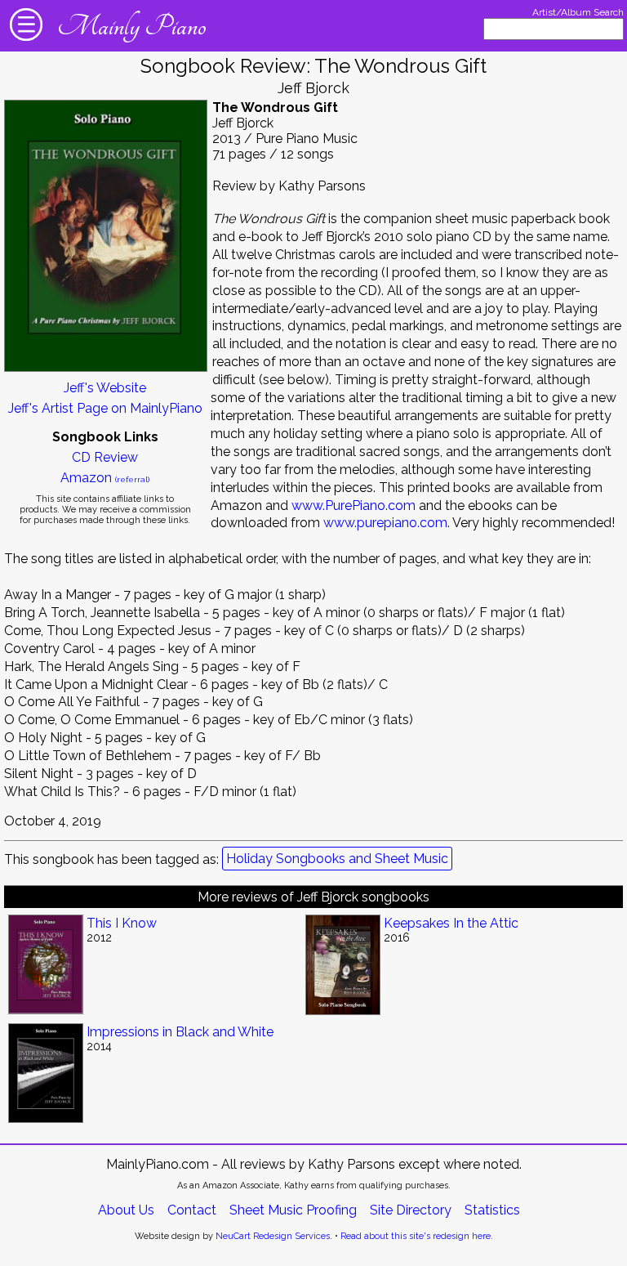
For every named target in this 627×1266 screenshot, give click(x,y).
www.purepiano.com (385, 522)
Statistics (492, 1210)
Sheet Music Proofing (293, 1210)
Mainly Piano (131, 26)
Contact (191, 1210)
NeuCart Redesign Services (273, 1236)
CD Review (105, 457)
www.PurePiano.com (353, 505)
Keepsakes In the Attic (451, 923)
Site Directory (410, 1210)
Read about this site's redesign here (415, 1236)
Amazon (104, 477)
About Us (126, 1210)
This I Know (122, 923)
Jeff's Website (105, 388)
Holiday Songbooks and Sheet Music (337, 858)
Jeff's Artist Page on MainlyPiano (105, 408)
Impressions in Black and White (180, 1032)
